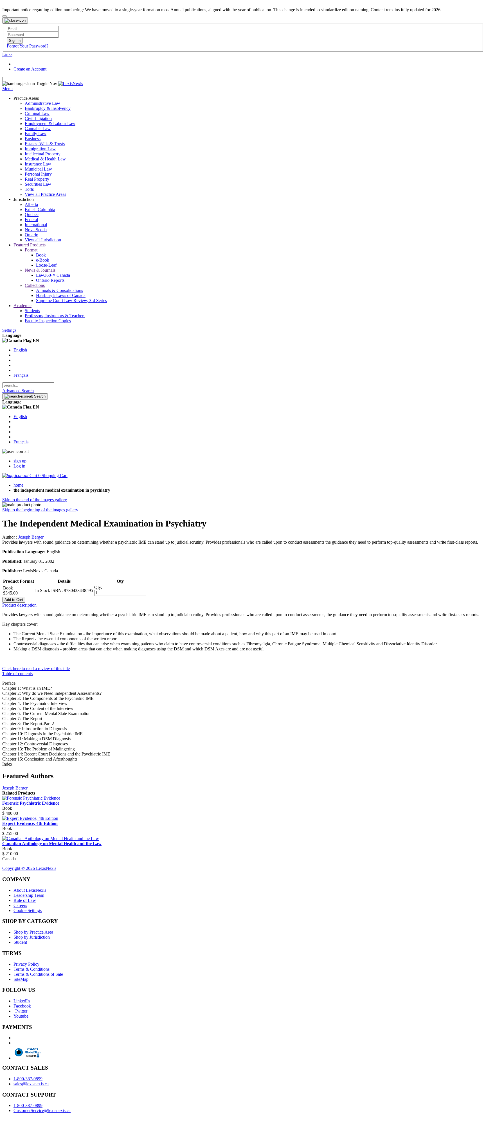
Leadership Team (29, 895)
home (18, 485)
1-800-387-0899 (28, 1078)
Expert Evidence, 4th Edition (30, 823)
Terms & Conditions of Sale (38, 974)
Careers (20, 905)
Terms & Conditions (32, 969)
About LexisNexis (30, 890)
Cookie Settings (28, 910)
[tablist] (243, 605)
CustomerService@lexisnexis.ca (42, 1110)
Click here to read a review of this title (36, 668)
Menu (7, 88)
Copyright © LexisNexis (29, 868)
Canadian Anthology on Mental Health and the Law (52, 843)
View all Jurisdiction (43, 239)
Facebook (22, 1006)
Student (20, 942)
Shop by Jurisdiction (32, 937)
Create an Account (30, 69)
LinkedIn (22, 1001)
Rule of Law (25, 900)
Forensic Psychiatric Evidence (30, 803)
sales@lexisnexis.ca (31, 1083)
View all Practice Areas (45, 194)
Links (7, 54)
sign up (20, 461)
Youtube (21, 1016)
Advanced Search (18, 390)
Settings (9, 330)
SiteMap (21, 979)
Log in (19, 466)
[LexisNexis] (70, 83)
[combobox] (28, 385)
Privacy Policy (26, 964)
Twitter (20, 1011)
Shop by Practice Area (33, 932)
